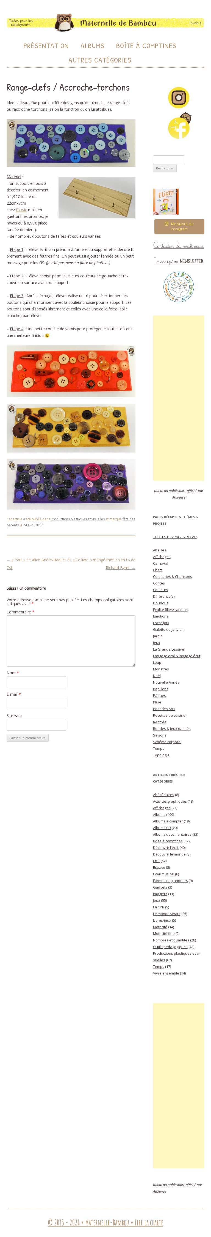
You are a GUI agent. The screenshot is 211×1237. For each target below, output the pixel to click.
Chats (158, 569)
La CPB (158, 907)
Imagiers (160, 893)
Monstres (161, 669)
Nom (13, 672)
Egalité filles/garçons (170, 609)
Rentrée (159, 721)
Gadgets (160, 887)
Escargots (161, 622)
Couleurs (160, 589)
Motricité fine (164, 933)
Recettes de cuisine (169, 715)
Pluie (157, 702)
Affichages (162, 556)
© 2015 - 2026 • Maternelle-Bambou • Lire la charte (105, 1222)
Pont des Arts (164, 708)
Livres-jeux (162, 920)
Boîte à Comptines (146, 45)
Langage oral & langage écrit (176, 655)
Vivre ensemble (166, 973)
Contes (159, 583)
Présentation (46, 45)
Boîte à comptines (168, 840)
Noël (157, 675)
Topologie (161, 755)
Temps (158, 748)
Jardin (158, 636)
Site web (14, 715)
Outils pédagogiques (170, 946)
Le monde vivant (167, 913)
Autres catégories (99, 60)
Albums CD (162, 827)
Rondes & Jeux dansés (172, 728)
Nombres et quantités (171, 940)
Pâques (159, 695)
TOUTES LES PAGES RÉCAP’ (175, 536)
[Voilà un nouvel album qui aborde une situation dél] (166, 202)
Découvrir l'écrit (166, 847)
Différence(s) (163, 596)
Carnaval (160, 563)
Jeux (156, 642)
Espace (159, 867)
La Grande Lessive (168, 649)
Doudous (160, 602)
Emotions (160, 616)
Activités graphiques (170, 801)
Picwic (21, 209)
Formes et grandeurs (170, 880)
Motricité (160, 926)
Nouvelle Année (166, 682)
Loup (157, 662)
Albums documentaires (172, 834)
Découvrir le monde (169, 854)
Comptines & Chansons (172, 576)
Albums (92, 45)
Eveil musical (163, 873)
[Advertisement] (179, 398)
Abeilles (159, 550)
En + (156, 860)
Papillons (160, 688)
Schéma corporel (167, 741)
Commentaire (20, 612)
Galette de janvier (168, 629)
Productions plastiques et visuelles (78, 519)
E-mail (14, 694)
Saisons (159, 735)
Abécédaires (163, 794)
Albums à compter (168, 821)
